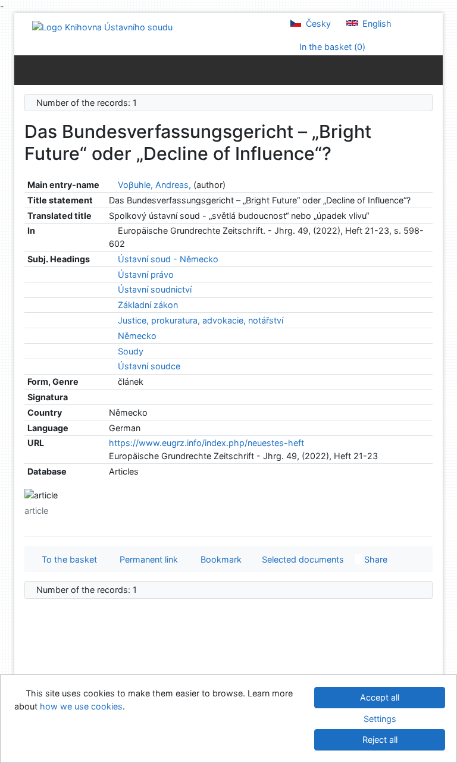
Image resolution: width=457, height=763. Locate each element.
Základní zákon (148, 305)
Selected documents (301, 559)
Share (374, 559)
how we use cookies (81, 706)
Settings (380, 719)
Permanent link (146, 559)
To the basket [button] (67, 559)
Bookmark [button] (219, 559)
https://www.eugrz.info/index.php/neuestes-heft (206, 443)
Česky (317, 23)
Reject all (379, 739)
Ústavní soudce (149, 366)
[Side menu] (25, 69)
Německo (137, 336)
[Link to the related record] (112, 185)
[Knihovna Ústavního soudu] (102, 26)
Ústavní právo (146, 274)
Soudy (130, 351)
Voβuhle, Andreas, (154, 185)
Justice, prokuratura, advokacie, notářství (200, 320)
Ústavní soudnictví (155, 289)
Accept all (379, 697)
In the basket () (331, 47)
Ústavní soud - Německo (168, 259)
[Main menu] (431, 69)
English (376, 23)
